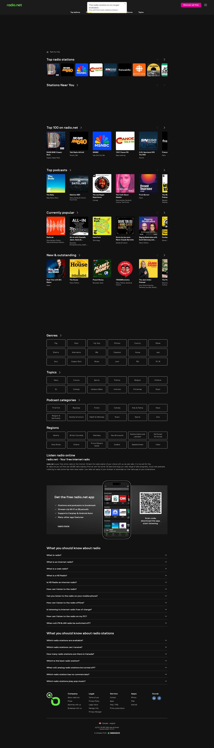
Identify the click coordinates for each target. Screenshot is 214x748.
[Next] (164, 58)
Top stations (75, 12)
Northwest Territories (158, 435)
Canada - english (108, 723)
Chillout (117, 343)
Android (134, 705)
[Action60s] (153, 69)
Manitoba (96, 435)
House (137, 352)
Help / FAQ (114, 705)
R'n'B (158, 361)
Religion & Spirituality (56, 417)
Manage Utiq (93, 708)
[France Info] (124, 69)
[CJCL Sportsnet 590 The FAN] (110, 69)
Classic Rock (76, 361)
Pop (56, 343)
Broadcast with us (75, 708)
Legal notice (93, 705)
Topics (141, 12)
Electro (56, 352)
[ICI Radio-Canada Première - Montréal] (139, 69)
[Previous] (157, 58)
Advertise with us (74, 705)
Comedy (76, 389)
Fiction (96, 408)
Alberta (56, 435)
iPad (132, 701)
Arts (158, 417)
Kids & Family (137, 408)
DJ (56, 389)
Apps (112, 701)
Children (158, 380)
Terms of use (94, 697)
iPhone (133, 697)
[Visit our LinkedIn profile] (154, 698)
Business (76, 408)
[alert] (107, 7)
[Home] (48, 52)
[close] (125, 4)
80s (96, 352)
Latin (117, 361)
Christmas (137, 389)
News (56, 380)
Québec (117, 444)
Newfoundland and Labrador (137, 435)
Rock (76, 343)
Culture (76, 380)
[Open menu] (205, 4)
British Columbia (76, 435)
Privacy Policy (94, 701)
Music (158, 389)
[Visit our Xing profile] (159, 698)
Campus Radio (97, 389)
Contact (113, 697)
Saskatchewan (137, 444)
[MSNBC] (81, 69)
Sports (96, 380)
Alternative (76, 352)
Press (70, 701)
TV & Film (56, 408)
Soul (56, 361)
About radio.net (74, 697)
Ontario (76, 444)
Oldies (158, 343)
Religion (137, 380)
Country (137, 343)
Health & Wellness (96, 417)
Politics (117, 380)
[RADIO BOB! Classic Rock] (53, 69)
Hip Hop (97, 343)
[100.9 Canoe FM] (96, 69)
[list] (107, 69)
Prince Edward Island (97, 445)
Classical (117, 352)
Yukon (158, 444)
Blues (96, 361)
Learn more (63, 526)
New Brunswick (117, 435)
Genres (130, 12)
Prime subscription (117, 708)
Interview (117, 389)
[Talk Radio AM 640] (67, 69)
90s (137, 361)
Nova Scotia (56, 444)
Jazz (158, 352)
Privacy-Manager (95, 712)
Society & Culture (76, 417)
